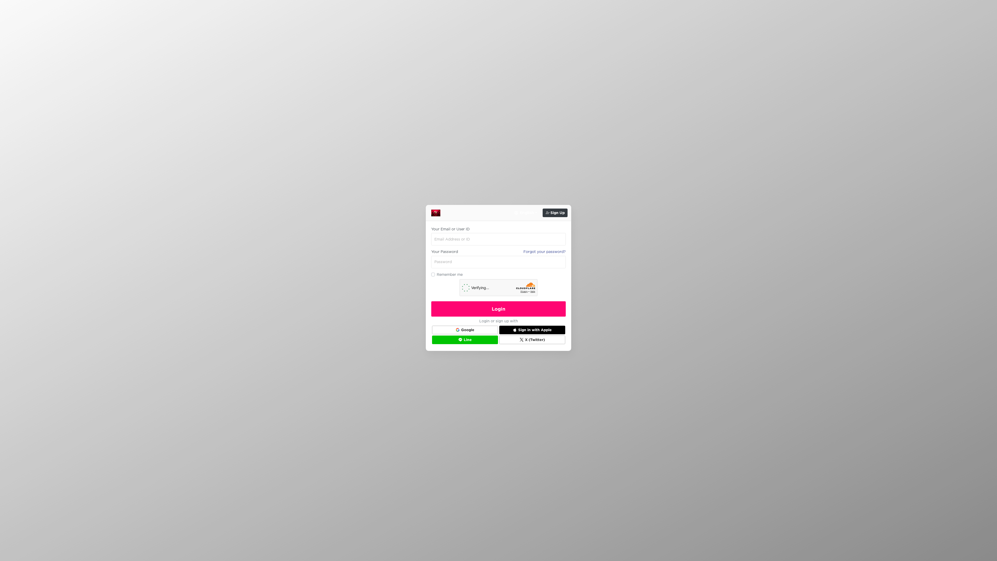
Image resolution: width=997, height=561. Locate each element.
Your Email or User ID (450, 229)
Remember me (450, 274)
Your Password (444, 252)
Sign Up (557, 213)
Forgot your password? (544, 252)
